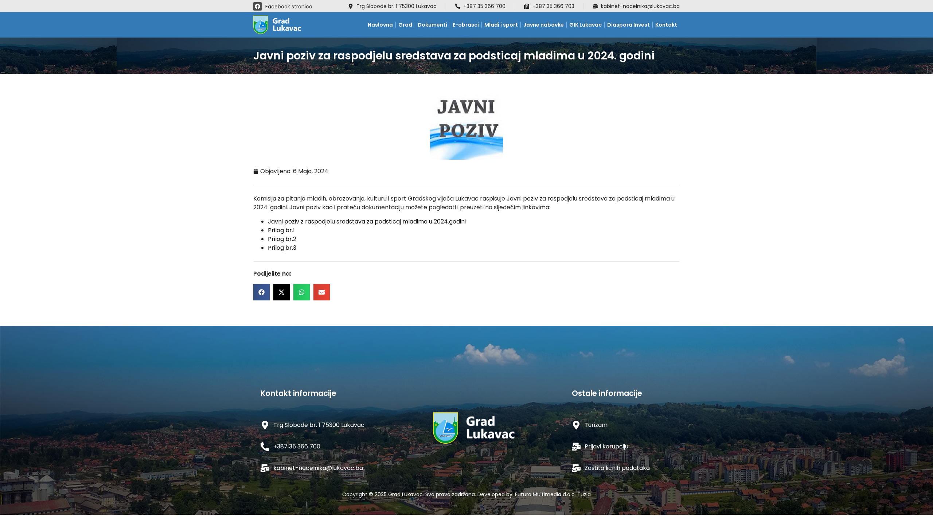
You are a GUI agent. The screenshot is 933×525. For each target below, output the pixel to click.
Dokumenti (432, 24)
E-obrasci (466, 24)
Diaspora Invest (628, 24)
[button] (261, 292)
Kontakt (666, 24)
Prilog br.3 (282, 248)
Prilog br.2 (282, 239)
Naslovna (380, 24)
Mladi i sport (501, 24)
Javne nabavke (543, 24)
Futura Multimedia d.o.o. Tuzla (553, 494)
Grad (405, 24)
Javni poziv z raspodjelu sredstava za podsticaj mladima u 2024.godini (367, 221)
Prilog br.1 (281, 230)
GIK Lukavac (585, 24)
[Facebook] (257, 6)
